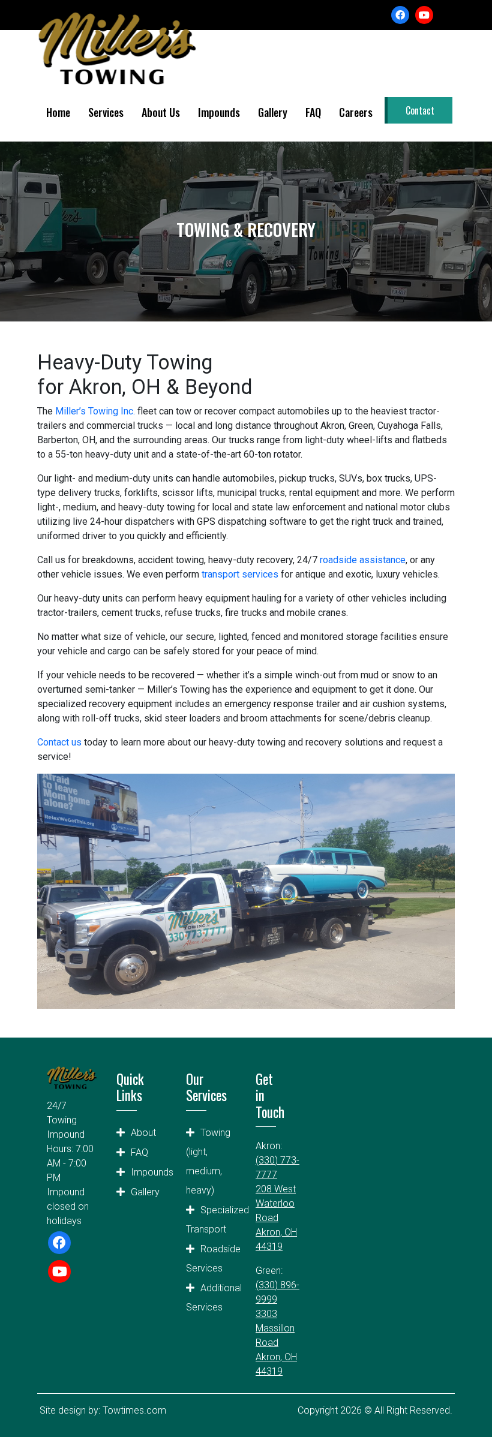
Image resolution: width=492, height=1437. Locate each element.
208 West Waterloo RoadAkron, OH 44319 (276, 1217)
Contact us (59, 742)
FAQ (313, 112)
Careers (356, 112)
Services (106, 112)
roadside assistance (363, 560)
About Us (161, 112)
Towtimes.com (134, 1410)
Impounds (219, 112)
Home (58, 112)
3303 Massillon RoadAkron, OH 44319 (276, 1342)
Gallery (272, 112)
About (143, 1132)
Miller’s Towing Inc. (95, 411)
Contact (420, 110)
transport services (240, 574)
